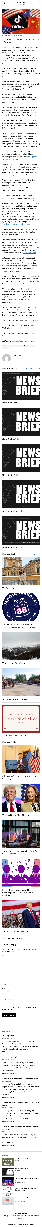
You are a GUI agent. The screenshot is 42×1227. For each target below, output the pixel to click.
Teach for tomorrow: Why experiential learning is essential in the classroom (19, 625)
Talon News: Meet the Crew (14, 735)
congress (13, 345)
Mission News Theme (14, 1224)
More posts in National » (32, 368)
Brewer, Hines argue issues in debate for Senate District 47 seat (19, 852)
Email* (4, 988)
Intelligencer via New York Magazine (16, 224)
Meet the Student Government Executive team (20, 1103)
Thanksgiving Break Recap (14, 663)
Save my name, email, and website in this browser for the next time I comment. (20, 1008)
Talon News (21, 2)
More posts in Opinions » (32, 554)
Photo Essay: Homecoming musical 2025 (20, 1078)
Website (4, 996)
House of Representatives (26, 345)
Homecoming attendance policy (16, 699)
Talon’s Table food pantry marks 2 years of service (20, 1127)
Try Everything (9, 588)
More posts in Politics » (33, 742)
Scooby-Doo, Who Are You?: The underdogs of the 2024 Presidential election (17, 892)
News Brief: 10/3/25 (10, 475)
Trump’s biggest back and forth (15, 931)
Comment (5, 956)
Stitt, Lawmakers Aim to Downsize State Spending (20, 777)
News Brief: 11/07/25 (11, 402)
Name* (4, 981)
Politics (32, 341)
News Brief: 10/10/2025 (12, 438)
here (36, 320)
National (15, 341)
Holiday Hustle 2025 (11, 1035)
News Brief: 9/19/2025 (12, 547)
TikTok (6, 348)
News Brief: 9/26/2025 (12, 511)
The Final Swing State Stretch (15, 815)
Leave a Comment (9, 1052)
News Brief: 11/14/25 (11, 1056)
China (5, 345)
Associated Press (29, 253)
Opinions (22, 341)
